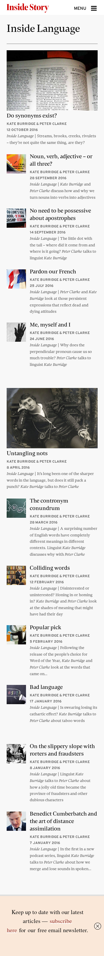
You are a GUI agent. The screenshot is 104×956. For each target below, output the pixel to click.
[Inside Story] (37, 7)
